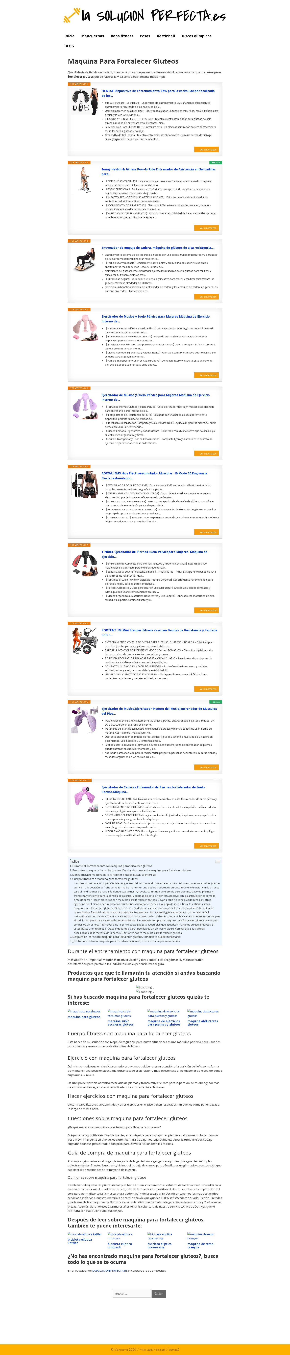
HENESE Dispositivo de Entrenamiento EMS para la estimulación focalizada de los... (158, 93)
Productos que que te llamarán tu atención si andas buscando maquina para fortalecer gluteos (131, 870)
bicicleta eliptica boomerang (160, 1245)
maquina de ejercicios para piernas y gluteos (164, 1022)
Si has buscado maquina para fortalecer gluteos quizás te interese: (114, 875)
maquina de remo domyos (200, 1245)
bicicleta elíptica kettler (80, 1241)
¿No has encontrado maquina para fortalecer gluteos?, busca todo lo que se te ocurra (126, 941)
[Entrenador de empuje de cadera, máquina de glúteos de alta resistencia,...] (84, 258)
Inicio (69, 36)
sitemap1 (161, 1349)
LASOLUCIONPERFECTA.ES (109, 1270)
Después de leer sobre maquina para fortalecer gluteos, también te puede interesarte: (126, 937)
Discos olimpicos (196, 36)
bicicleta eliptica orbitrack (120, 1245)
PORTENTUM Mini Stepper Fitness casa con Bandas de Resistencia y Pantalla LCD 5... (159, 632)
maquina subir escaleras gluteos (121, 1022)
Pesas (145, 36)
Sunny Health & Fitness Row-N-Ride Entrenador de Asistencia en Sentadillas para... (159, 171)
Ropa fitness (122, 36)
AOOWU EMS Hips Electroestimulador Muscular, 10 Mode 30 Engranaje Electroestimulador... (154, 475)
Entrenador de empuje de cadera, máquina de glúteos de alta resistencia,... (158, 248)
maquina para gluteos (84, 1017)
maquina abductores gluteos (202, 1022)
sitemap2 (174, 1349)
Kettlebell (166, 36)
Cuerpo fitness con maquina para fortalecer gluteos (105, 879)
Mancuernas (92, 36)
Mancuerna (121, 1349)
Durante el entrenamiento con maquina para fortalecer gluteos (112, 866)
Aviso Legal (147, 1349)
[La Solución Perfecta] (145, 15)
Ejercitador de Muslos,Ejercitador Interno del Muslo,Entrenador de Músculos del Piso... (159, 711)
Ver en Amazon (208, 149)
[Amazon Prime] (214, 144)
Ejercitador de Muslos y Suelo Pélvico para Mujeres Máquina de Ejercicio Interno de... (156, 318)
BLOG (69, 46)
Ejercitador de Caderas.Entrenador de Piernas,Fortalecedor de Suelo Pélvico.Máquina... (153, 789)
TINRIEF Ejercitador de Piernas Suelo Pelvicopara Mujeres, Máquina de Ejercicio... (154, 554)
